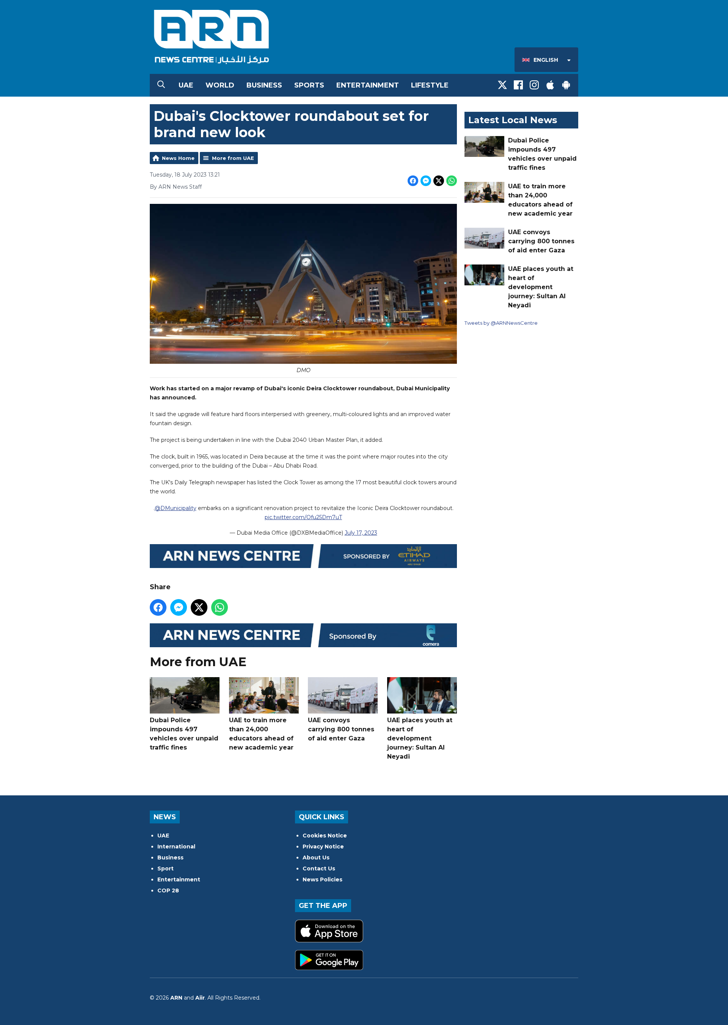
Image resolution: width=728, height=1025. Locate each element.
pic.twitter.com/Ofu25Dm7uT (303, 517)
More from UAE (233, 158)
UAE (186, 85)
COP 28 (168, 890)
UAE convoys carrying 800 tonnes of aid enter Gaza (341, 729)
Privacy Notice (323, 846)
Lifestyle (430, 85)
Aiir (200, 997)
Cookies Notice (325, 835)
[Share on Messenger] (425, 180)
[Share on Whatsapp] (451, 180)
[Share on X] (438, 180)
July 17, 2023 (361, 532)
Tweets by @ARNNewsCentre (501, 323)
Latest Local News (512, 119)
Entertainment (367, 85)
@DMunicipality (175, 508)
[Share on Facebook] (413, 180)
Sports (309, 85)
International (176, 846)
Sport (165, 868)
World (220, 85)
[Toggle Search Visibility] (161, 85)
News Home (178, 158)
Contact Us (319, 868)
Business (264, 85)
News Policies (322, 879)
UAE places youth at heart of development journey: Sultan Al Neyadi (419, 738)
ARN (176, 997)
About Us (316, 857)
